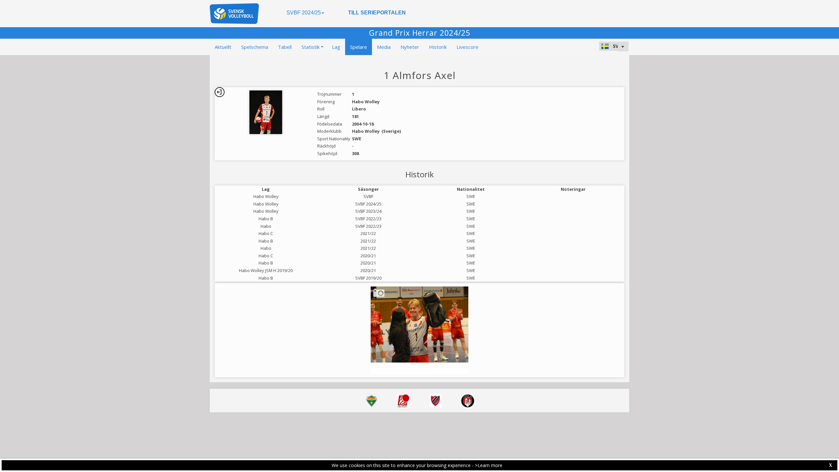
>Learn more (488, 465)
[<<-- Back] (219, 92)
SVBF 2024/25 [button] (303, 12)
